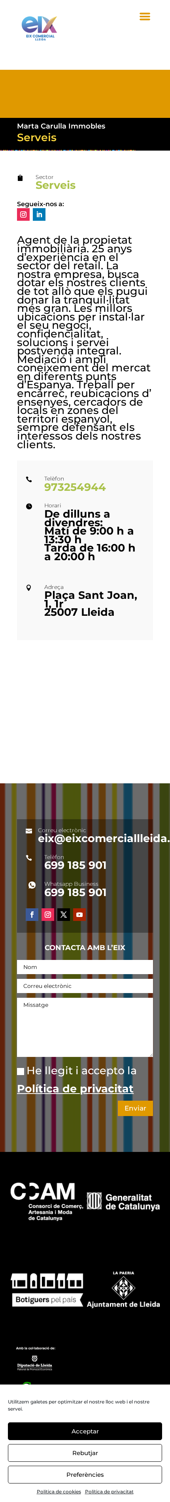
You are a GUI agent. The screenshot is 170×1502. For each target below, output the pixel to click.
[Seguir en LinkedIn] (39, 214)
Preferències (85, 1474)
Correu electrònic (62, 830)
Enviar (135, 1108)
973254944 (76, 487)
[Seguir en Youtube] (79, 914)
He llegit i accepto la (77, 1079)
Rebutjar (85, 1453)
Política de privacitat (109, 1492)
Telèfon (54, 857)
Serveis (56, 185)
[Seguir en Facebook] (32, 914)
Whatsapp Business (71, 883)
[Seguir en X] (63, 914)
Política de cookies (59, 1492)
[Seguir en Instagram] (23, 214)
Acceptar (85, 1431)
